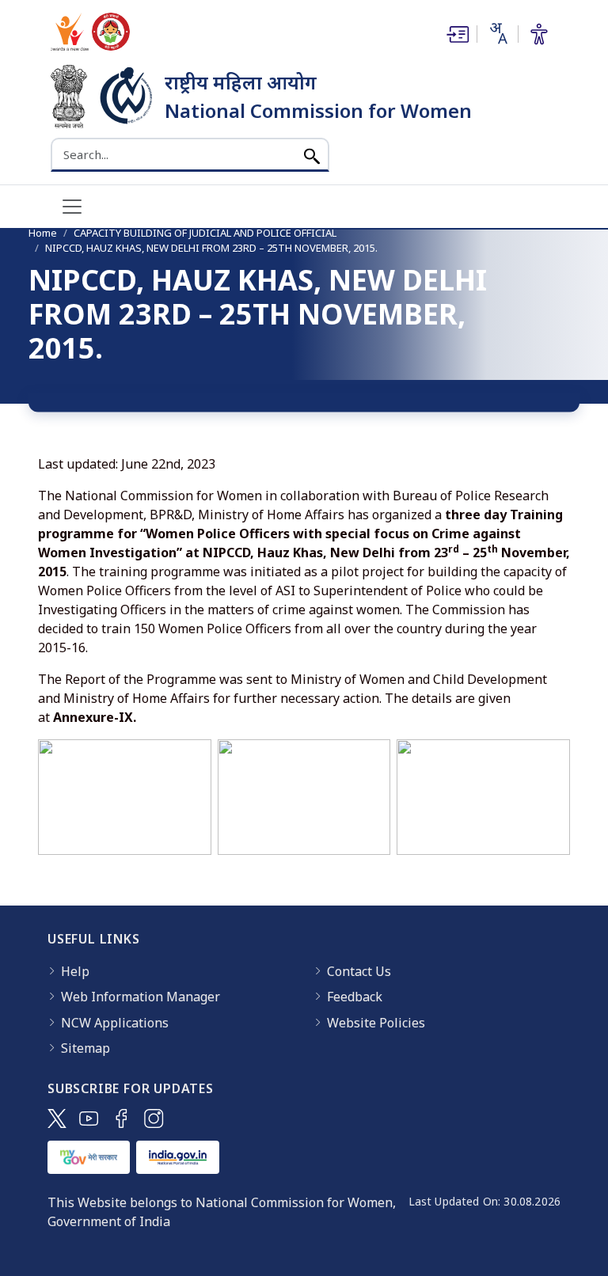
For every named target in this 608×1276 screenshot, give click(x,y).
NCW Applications (115, 1022)
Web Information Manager (140, 996)
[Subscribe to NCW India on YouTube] (89, 1118)
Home (42, 233)
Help (75, 971)
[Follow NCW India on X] (57, 1118)
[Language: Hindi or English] (497, 33)
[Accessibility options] (539, 34)
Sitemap (85, 1048)
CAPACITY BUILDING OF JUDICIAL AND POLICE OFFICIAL (205, 233)
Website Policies (376, 1022)
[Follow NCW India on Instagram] (154, 1118)
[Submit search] (312, 155)
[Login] (456, 34)
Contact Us (359, 971)
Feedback (354, 996)
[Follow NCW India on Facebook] (121, 1118)
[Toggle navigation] (72, 207)
